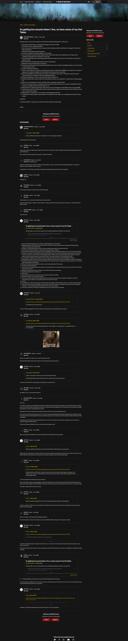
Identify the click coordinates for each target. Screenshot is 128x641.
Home (88, 42)
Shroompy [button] (26, 314)
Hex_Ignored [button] (27, 185)
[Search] (93, 1)
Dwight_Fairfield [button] (27, 209)
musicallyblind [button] (29, 133)
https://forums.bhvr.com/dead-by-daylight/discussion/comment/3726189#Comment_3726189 (48, 534)
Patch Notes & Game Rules (93, 53)
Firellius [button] (26, 555)
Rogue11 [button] (26, 429)
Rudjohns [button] (26, 174)
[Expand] (51, 237)
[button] (21, 37)
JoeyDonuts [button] (26, 292)
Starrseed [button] (26, 195)
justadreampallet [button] (28, 398)
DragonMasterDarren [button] (29, 36)
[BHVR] (63, 1)
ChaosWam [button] (26, 387)
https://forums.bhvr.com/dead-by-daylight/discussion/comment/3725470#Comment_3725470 (48, 302)
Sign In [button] (46, 119)
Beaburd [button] (26, 512)
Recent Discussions (91, 56)
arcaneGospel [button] (27, 159)
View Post (72, 240)
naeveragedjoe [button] (27, 353)
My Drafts (97, 45)
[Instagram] (63, 640)
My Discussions (91, 51)
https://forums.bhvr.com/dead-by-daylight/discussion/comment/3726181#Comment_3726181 (48, 469)
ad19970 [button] (26, 145)
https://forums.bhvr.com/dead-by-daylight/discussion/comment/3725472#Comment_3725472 (48, 323)
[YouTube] (68, 640)
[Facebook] (59, 640)
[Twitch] (73, 640)
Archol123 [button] (26, 220)
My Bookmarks (97, 48)
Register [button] (55, 119)
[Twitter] (55, 640)
